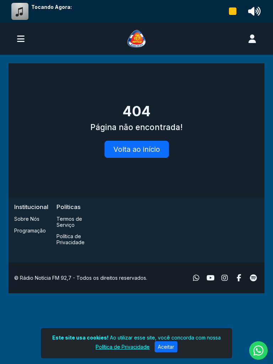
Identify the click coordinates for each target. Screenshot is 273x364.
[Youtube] (211, 278)
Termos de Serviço (69, 222)
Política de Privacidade (71, 239)
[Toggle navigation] (21, 38)
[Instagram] (224, 278)
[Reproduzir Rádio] (233, 11)
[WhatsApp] (196, 278)
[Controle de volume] (253, 11)
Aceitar (166, 347)
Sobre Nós (26, 219)
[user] (252, 38)
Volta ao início (136, 149)
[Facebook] (239, 278)
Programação (30, 231)
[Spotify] (253, 278)
